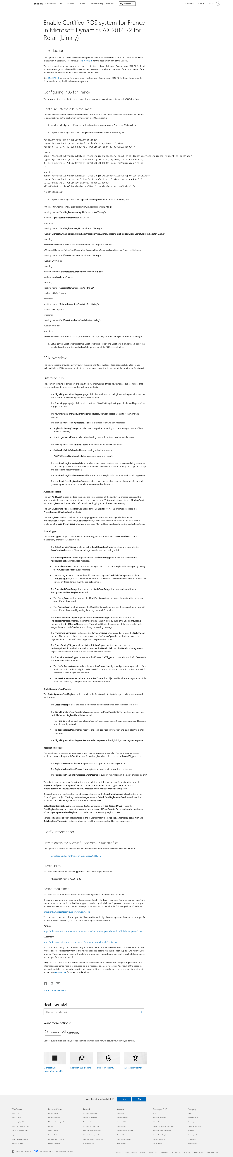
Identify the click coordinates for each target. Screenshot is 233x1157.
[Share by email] (56, 983)
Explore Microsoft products (20, 1139)
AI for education (88, 1143)
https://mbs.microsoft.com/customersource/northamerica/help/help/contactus (80, 942)
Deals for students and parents (93, 1139)
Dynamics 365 (121, 1122)
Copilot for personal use (19, 1135)
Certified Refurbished (55, 1135)
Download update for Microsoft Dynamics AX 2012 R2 (76, 855)
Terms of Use (60, 972)
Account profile (53, 1113)
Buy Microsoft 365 (127, 3)
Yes (124, 1099)
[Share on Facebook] (45, 983)
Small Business (121, 1143)
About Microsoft (193, 1117)
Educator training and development (94, 1135)
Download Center (54, 1117)
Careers (190, 1113)
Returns (50, 1126)
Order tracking (53, 1130)
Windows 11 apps (17, 1143)
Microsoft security (105, 1067)
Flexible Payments (54, 1143)
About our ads (198, 1152)
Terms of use (153, 1152)
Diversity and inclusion (195, 1135)
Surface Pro (15, 1113)
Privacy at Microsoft (194, 1126)
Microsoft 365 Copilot (123, 1139)
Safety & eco (176, 1152)
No (139, 1099)
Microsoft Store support (56, 1122)
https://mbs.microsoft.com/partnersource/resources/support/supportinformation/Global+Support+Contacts (94, 931)
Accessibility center (133, 1067)
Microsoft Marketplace (160, 1135)
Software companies (159, 1139)
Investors (191, 1130)
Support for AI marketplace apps (163, 1126)
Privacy (142, 1152)
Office (61, 3)
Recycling (187, 1152)
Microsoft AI (120, 1113)
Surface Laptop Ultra (18, 1122)
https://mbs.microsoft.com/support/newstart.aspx (67, 911)
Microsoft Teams (121, 1135)
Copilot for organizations (20, 1130)
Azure (155, 1113)
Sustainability (192, 1143)
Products (70, 3)
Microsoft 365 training (80, 1067)
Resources (110, 3)
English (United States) (23, 1151)
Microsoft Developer (159, 1117)
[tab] (53, 1032)
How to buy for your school (92, 1130)
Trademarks (164, 1152)
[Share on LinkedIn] (50, 983)
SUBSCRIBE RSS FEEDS (56, 990)
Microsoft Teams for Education (93, 1122)
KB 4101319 (86, 60)
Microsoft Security (122, 1117)
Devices (82, 3)
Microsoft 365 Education (91, 1126)
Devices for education (90, 1117)
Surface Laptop (16, 1117)
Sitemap (118, 1152)
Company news (193, 1122)
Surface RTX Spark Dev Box (20, 1126)
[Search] (141, 1011)
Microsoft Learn (158, 1122)
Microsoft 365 (50, 3)
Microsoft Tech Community (162, 1130)
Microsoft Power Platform (124, 1130)
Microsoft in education (90, 1113)
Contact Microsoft (131, 1152)
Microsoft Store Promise (56, 1139)
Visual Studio (157, 1143)
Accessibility (192, 1139)
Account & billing (96, 3)
